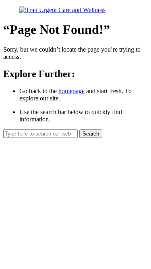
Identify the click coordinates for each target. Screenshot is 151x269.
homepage (71, 91)
